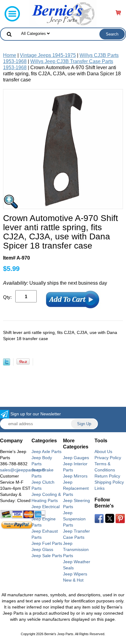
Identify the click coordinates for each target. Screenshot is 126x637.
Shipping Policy (109, 482)
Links (99, 488)
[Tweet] (6, 363)
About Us (103, 451)
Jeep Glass (42, 549)
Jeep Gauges (76, 457)
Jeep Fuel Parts (46, 543)
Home (9, 55)
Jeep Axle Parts (46, 451)
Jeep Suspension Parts (74, 518)
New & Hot (73, 580)
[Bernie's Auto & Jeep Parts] (63, 13)
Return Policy (107, 476)
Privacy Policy (107, 457)
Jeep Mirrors (75, 476)
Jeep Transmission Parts (76, 549)
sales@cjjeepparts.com (22, 469)
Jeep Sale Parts (46, 555)
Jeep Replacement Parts (76, 488)
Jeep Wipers (75, 573)
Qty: (7, 297)
